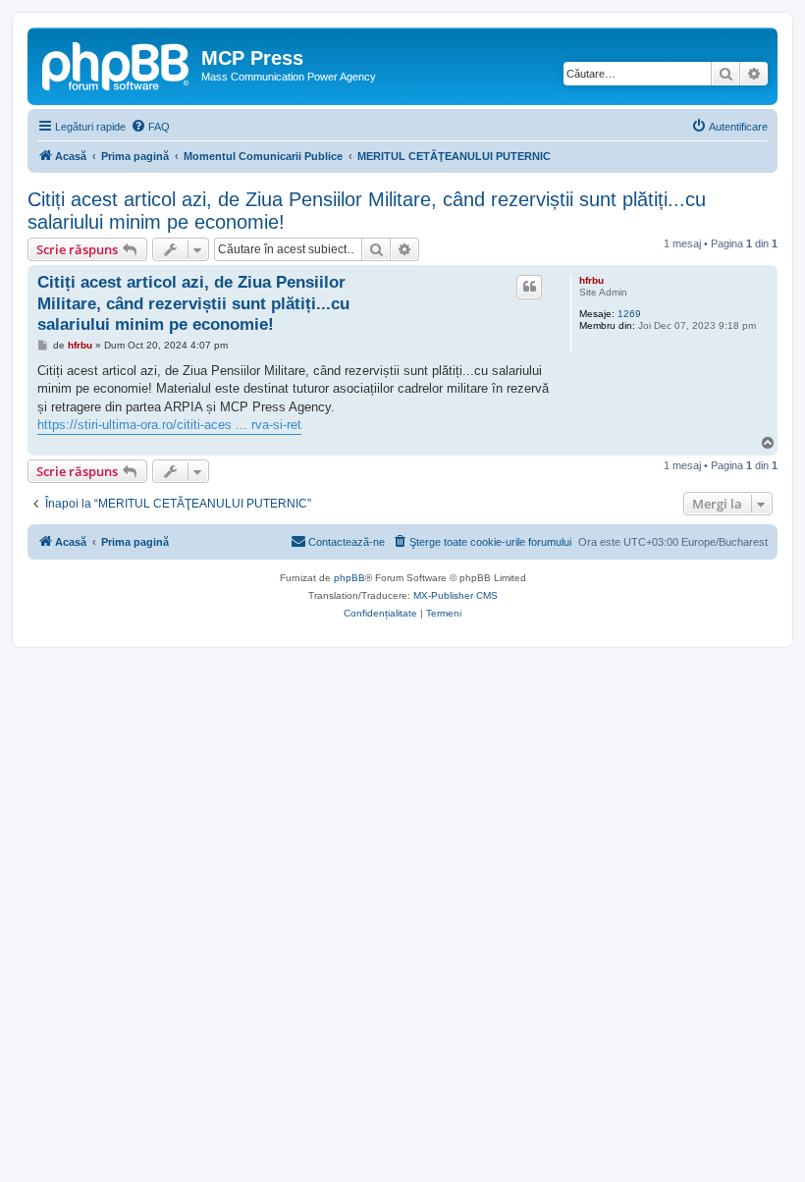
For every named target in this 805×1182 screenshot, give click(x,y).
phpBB (349, 577)
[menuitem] (150, 126)
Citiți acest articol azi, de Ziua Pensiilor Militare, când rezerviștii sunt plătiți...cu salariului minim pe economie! (366, 210)
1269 (629, 313)
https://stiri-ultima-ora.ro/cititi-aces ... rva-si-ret (169, 424)
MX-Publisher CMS (455, 595)
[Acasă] (116, 63)
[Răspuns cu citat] (529, 286)
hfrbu (591, 280)
